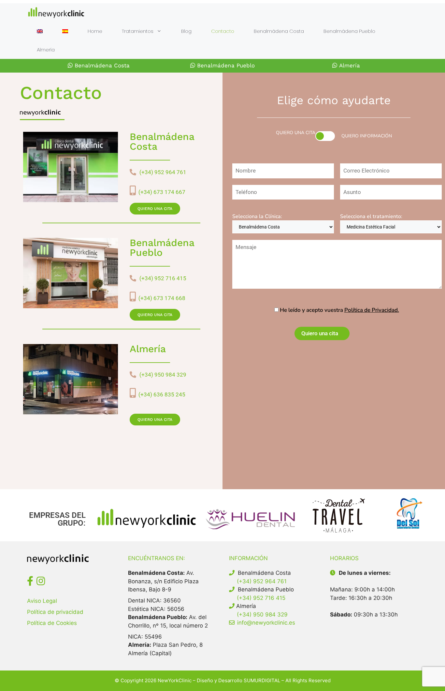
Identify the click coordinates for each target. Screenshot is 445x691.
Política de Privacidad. (371, 310)
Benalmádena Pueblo (349, 31)
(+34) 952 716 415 (162, 278)
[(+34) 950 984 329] (133, 374)
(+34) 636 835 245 (160, 394)
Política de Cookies (52, 623)
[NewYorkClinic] (56, 12)
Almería (46, 49)
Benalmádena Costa (279, 31)
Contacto (222, 31)
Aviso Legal (42, 601)
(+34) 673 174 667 (160, 192)
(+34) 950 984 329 (162, 374)
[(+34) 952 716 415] (133, 278)
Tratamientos (137, 31)
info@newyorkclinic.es (266, 622)
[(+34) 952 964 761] (133, 172)
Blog (186, 31)
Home (95, 31)
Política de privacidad (55, 612)
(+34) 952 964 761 (162, 172)
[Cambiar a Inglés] (39, 31)
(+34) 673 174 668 (160, 298)
